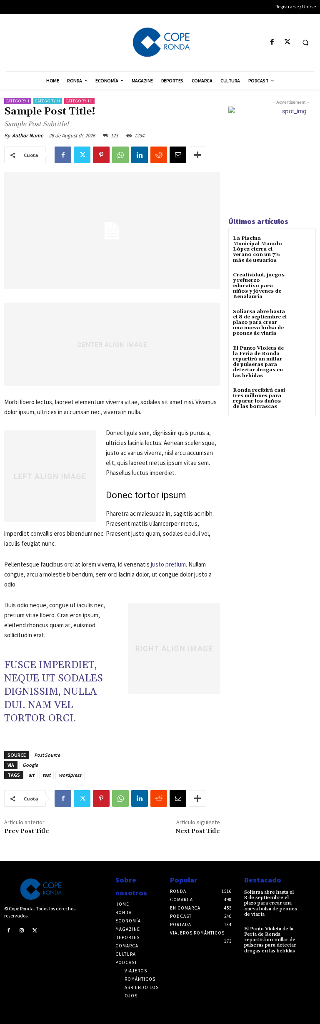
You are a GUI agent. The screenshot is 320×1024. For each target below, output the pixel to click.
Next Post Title (197, 831)
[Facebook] (272, 42)
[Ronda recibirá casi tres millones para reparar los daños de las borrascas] (301, 398)
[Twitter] (287, 42)
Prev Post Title (26, 831)
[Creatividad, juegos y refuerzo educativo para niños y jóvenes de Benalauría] (301, 282)
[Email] (178, 155)
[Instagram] (22, 930)
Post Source (47, 755)
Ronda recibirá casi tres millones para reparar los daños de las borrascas (259, 398)
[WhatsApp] (120, 155)
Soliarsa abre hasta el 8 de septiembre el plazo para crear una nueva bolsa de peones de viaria (260, 322)
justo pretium (168, 564)
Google (30, 765)
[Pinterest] (101, 155)
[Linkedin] (139, 155)
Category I (18, 101)
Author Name (27, 135)
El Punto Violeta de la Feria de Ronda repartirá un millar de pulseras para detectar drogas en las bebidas (258, 362)
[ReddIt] (158, 155)
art (31, 775)
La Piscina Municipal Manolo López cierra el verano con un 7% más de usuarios (257, 249)
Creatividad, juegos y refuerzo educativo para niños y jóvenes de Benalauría (259, 286)
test (46, 775)
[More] (197, 155)
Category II (47, 101)
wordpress (70, 775)
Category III (79, 101)
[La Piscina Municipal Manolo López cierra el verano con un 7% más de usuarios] (301, 246)
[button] (305, 42)
